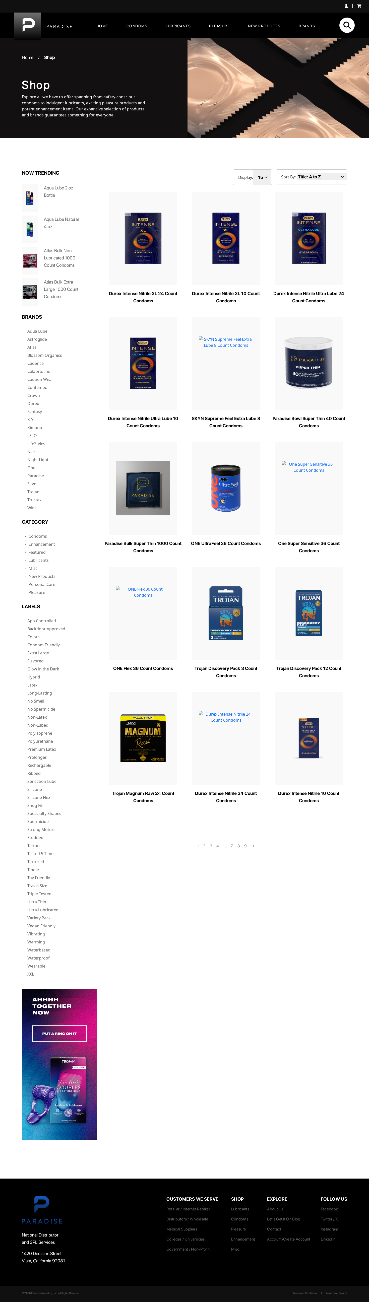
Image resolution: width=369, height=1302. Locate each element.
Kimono (34, 427)
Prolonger (37, 757)
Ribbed (34, 773)
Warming (36, 942)
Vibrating (36, 934)
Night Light (37, 459)
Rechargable (39, 765)
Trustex (34, 500)
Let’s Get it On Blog (283, 1219)
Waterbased (38, 950)
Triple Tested (39, 894)
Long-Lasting (39, 693)
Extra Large (38, 653)
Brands (307, 26)
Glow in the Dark (43, 669)
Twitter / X (329, 1219)
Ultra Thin (36, 902)
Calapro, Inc (38, 371)
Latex (32, 685)
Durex (33, 403)
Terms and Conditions (305, 1292)
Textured (35, 861)
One (31, 467)
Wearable (36, 966)
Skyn (31, 484)
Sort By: (288, 177)
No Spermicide (41, 709)
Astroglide (37, 339)
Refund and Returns (336, 1292)
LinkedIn (328, 1239)
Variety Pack (39, 918)
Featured (37, 552)
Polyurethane (40, 741)
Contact (274, 1229)
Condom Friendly (43, 645)
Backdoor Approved (46, 629)
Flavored (35, 661)
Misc (33, 568)
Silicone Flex (38, 797)
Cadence (35, 363)
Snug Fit (35, 805)
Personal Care (42, 584)
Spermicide (38, 821)
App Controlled (41, 621)
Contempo (37, 387)
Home (102, 26)
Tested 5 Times (41, 853)
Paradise (35, 475)
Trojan (33, 492)
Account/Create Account (288, 1239)
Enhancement (42, 544)
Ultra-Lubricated (42, 910)
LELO (32, 435)
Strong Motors (41, 829)
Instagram (329, 1229)
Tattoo (33, 845)
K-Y (30, 419)
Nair (31, 451)
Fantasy (34, 411)
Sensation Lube (41, 781)
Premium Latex (41, 749)
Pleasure (219, 26)
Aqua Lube (37, 331)
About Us (275, 1209)
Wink (32, 508)
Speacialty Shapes (44, 813)
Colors (33, 637)
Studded (35, 837)
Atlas (32, 347)
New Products (264, 26)
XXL (30, 974)
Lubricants (178, 26)
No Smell (35, 701)
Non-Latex (37, 717)
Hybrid (33, 677)
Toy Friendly (38, 877)
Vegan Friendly (41, 926)
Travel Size (37, 885)
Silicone (34, 789)
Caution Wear (40, 379)
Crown (33, 395)
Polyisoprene (39, 733)
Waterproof (38, 958)
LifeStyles (36, 443)
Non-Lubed (37, 725)
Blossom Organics (44, 355)
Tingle (33, 869)
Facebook (329, 1209)
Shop (49, 57)
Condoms (137, 26)
